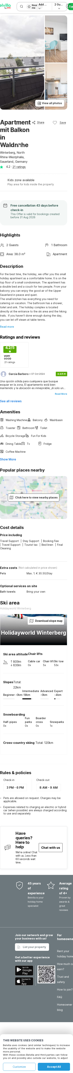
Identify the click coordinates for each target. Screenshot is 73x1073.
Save (63, 122)
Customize (19, 1066)
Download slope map (49, 620)
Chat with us (50, 847)
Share (40, 122)
